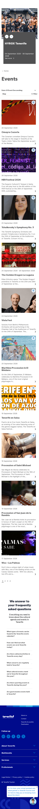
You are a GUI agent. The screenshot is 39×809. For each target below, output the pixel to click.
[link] (18, 122)
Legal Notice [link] (6, 777)
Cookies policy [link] (29, 777)
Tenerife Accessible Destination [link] (27, 723)
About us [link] (24, 715)
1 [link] (2, 581)
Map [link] (4, 94)
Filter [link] (35, 94)
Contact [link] (23, 718)
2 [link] (5, 581)
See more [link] (8, 58)
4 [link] (10, 581)
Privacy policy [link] (17, 777)
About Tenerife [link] (8, 746)
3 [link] (7, 581)
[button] (6, 36)
